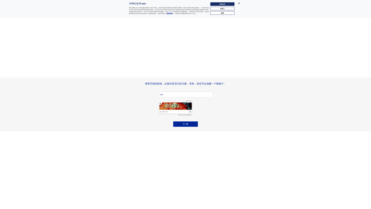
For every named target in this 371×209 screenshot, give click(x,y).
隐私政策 (170, 13)
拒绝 (222, 13)
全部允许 (222, 4)
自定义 (222, 8)
